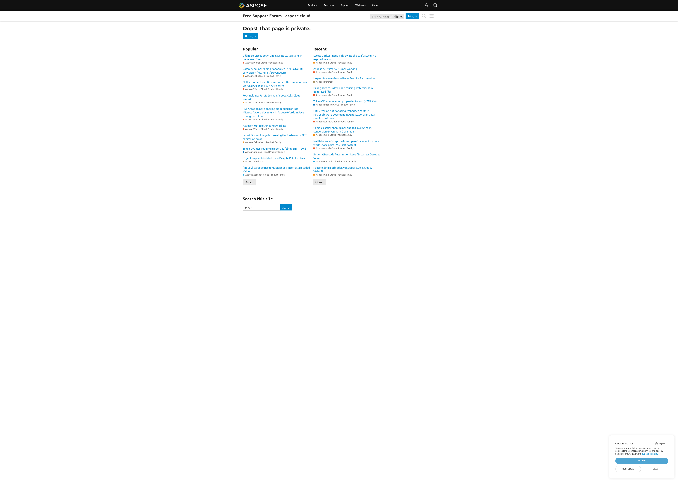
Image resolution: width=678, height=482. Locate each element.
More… (249, 182)
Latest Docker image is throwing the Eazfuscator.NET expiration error (275, 136)
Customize (628, 469)
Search (286, 207)
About (375, 5)
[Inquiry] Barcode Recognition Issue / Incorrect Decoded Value (276, 169)
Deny (655, 469)
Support (344, 5)
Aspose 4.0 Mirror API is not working (264, 125)
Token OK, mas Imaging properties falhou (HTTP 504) (274, 148)
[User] (426, 5)
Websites (360, 5)
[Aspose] (252, 5)
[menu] (431, 16)
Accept (642, 461)
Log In (252, 36)
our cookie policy (650, 454)
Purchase (329, 5)
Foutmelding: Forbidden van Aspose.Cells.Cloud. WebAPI (272, 97)
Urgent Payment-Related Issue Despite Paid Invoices (274, 158)
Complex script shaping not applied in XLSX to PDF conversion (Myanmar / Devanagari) (273, 70)
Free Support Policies (387, 16)
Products (312, 5)
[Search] (435, 5)
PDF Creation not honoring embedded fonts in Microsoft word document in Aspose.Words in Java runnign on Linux (273, 112)
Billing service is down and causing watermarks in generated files (272, 57)
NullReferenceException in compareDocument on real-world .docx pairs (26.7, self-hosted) (275, 83)
